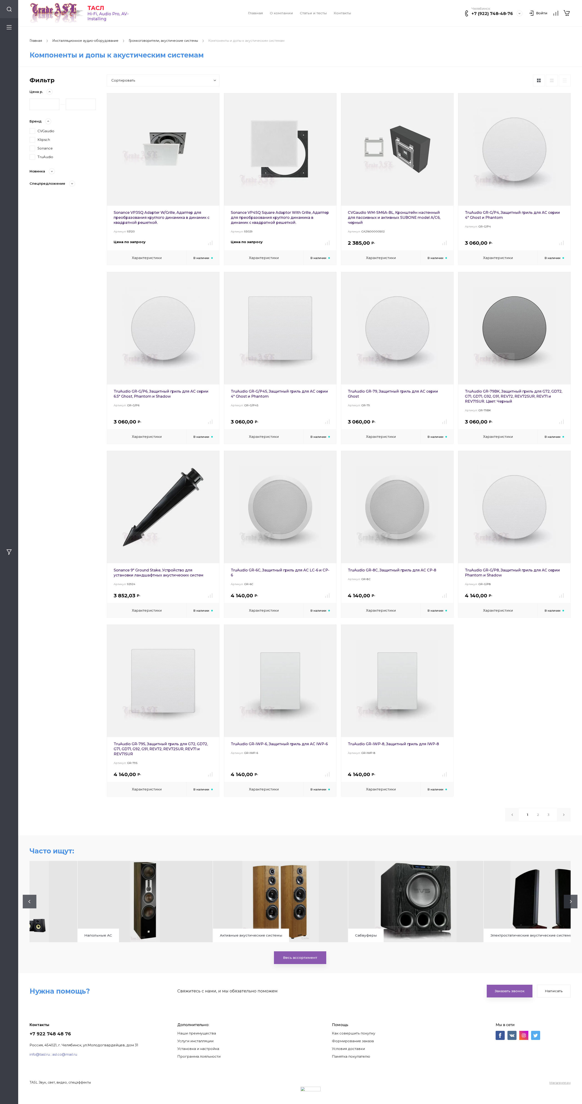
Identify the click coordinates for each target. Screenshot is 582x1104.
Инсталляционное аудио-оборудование (85, 41)
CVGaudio (46, 131)
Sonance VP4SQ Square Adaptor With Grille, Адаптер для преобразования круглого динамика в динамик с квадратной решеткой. (280, 217)
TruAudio (45, 157)
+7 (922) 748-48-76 (492, 13)
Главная (255, 13)
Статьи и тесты (313, 13)
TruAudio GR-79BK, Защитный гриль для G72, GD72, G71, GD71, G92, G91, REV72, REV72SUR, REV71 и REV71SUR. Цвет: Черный (513, 396)
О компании (281, 13)
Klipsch (44, 139)
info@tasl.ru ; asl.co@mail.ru (53, 1054)
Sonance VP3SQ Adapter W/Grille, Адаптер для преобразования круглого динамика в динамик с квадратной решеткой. (161, 217)
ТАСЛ (96, 8)
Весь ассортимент (300, 957)
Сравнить (210, 243)
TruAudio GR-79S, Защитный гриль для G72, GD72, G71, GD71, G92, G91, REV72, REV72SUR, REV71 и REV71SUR (161, 749)
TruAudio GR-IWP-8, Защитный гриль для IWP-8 (393, 744)
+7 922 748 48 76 (50, 1034)
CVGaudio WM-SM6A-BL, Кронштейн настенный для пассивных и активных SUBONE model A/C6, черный (394, 217)
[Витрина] (539, 80)
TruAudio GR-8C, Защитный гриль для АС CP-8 (392, 570)
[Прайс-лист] (565, 80)
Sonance (45, 148)
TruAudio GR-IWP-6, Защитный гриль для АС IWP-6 (279, 744)
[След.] (564, 815)
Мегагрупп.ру (560, 1082)
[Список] (552, 80)
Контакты (342, 13)
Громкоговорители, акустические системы (163, 41)
